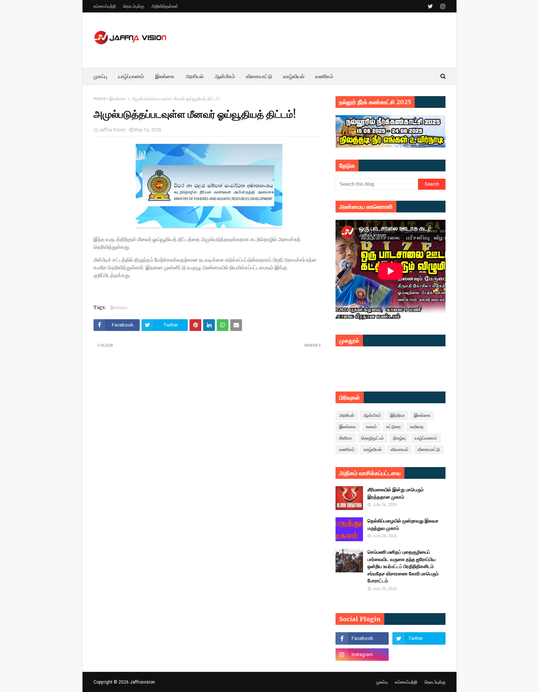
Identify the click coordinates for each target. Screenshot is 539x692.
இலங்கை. (118, 98)
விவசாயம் (399, 449)
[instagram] (442, 6)
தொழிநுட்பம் (372, 438)
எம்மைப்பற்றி (105, 6)
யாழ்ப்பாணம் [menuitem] (131, 76)
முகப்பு (382, 682)
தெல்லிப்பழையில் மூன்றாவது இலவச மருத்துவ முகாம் (403, 524)
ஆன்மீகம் (372, 415)
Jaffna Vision (112, 129)
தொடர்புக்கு (133, 6)
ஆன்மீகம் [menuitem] (224, 76)
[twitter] (430, 6)
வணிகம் (347, 449)
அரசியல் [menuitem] (194, 76)
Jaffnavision (142, 682)
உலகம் (371, 426)
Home (100, 98)
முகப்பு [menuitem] (100, 76)
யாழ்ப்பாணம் (426, 438)
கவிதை (416, 426)
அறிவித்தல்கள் (164, 6)
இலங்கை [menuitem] (165, 76)
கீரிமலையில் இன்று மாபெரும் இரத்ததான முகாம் (395, 493)
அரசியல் (346, 415)
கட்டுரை (393, 426)
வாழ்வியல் (373, 449)
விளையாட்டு (429, 449)
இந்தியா (397, 415)
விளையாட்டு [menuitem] (259, 76)
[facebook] (362, 638)
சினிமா (345, 438)
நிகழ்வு (399, 438)
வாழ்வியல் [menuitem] (293, 76)
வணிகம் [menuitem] (324, 76)
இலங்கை (422, 415)
